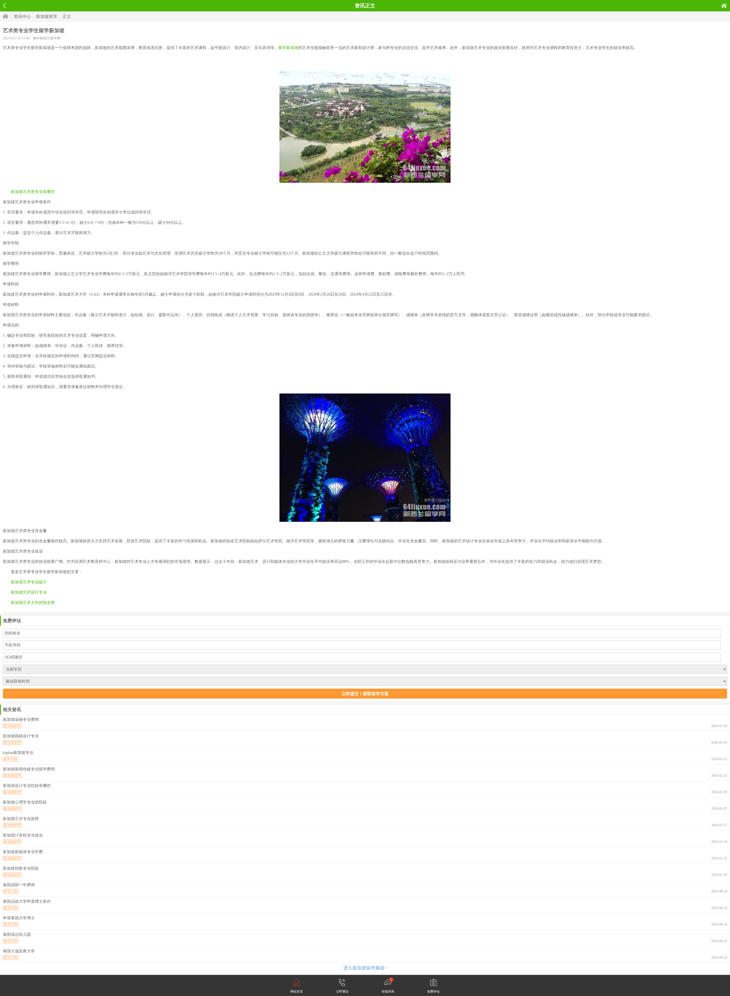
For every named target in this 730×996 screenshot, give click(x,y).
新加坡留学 (46, 16)
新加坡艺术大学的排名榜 (33, 603)
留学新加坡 (288, 48)
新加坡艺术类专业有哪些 (33, 192)
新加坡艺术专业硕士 (29, 582)
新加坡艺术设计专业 (29, 592)
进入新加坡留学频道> (365, 967)
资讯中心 (22, 16)
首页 (724, 5)
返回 (4, 6)
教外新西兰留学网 (46, 38)
